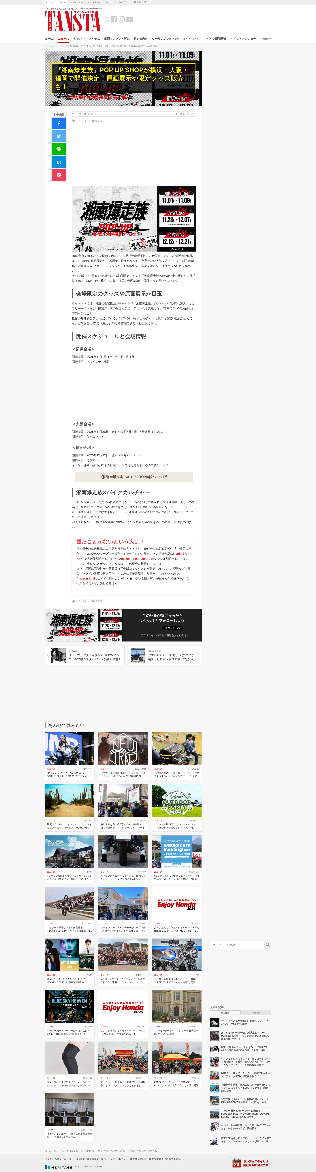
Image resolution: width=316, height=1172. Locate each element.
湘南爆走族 (96, 120)
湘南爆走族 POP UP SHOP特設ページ (134, 477)
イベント (92, 114)
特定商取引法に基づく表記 (166, 1158)
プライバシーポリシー (116, 1158)
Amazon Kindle (86, 578)
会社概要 (94, 1158)
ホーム (49, 38)
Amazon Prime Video (133, 558)
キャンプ (78, 38)
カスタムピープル (99, 2)
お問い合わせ (140, 1158)
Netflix (177, 553)
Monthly (256, 1012)
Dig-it (81, 1158)
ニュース (63, 38)
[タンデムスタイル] (73, 21)
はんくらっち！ (193, 38)
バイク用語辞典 (217, 38)
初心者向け (141, 38)
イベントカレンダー (243, 38)
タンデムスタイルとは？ (60, 1158)
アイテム (94, 38)
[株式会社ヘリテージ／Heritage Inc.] (58, 1167)
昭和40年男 (140, 2)
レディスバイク (78, 2)
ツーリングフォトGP (165, 38)
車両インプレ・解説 (117, 38)
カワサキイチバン (121, 2)
